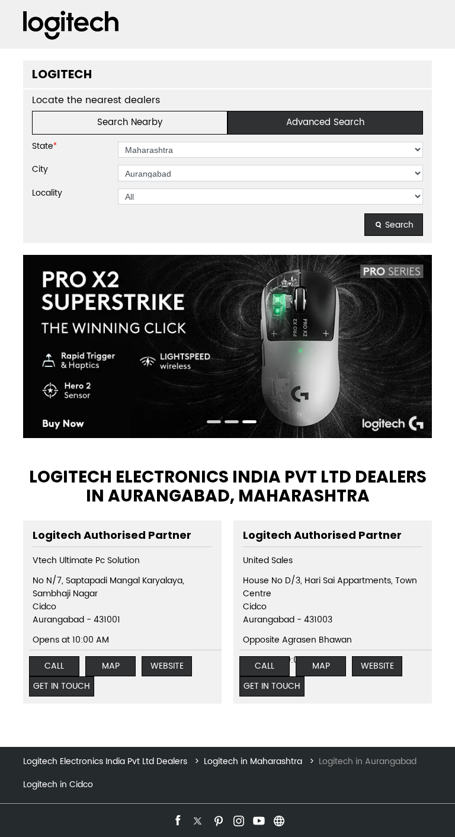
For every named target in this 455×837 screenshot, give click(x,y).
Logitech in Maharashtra (253, 761)
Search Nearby (129, 122)
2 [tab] (227, 423)
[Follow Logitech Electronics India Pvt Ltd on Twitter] (197, 819)
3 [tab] (245, 423)
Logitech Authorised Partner (112, 535)
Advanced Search (325, 122)
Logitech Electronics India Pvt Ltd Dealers (106, 761)
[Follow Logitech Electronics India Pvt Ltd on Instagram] (237, 819)
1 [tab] (210, 423)
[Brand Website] (278, 819)
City (40, 169)
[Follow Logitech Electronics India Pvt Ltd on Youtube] (258, 819)
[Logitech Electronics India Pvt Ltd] (70, 25)
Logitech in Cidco (58, 785)
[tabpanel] (227, 346)
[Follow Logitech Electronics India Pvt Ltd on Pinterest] (217, 819)
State (44, 146)
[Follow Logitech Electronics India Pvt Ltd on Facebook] (177, 819)
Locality (47, 193)
